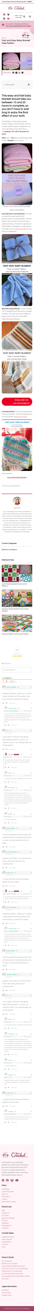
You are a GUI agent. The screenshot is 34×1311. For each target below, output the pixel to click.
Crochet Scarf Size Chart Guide (12, 1274)
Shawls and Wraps (8, 1218)
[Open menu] (30, 16)
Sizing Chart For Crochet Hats (12, 1271)
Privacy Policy (6, 1293)
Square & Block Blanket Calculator (13, 1266)
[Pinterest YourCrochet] (3, 1180)
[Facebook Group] (8, 14)
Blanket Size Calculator (10, 1263)
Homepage (5, 1189)
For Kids (4, 1220)
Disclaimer (5, 1290)
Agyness (17, 508)
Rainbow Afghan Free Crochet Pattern (15, 634)
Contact (4, 1199)
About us (5, 1194)
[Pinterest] (4, 14)
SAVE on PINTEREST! (17, 210)
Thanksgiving (6, 1225)
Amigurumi (5, 1213)
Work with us (6, 1196)
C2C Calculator (7, 1261)
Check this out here (20, 417)
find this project (20, 229)
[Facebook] (4, 19)
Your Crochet (10, 24)
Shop (3, 1247)
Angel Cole (13, 893)
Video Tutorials (7, 1239)
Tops (3, 1210)
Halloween (5, 1223)
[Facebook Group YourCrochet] (12, 1180)
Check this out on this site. (11, 319)
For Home (5, 1215)
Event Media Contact (9, 1202)
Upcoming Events (8, 1191)
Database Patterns (8, 1237)
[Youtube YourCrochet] (16, 1180)
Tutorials (5, 1244)
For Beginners (6, 1242)
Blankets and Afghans (21, 24)
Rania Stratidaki (14, 711)
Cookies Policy (7, 1295)
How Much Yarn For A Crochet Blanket (15, 1269)
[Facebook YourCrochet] (7, 1180)
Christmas (5, 1228)
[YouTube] (8, 19)
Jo (11, 757)
